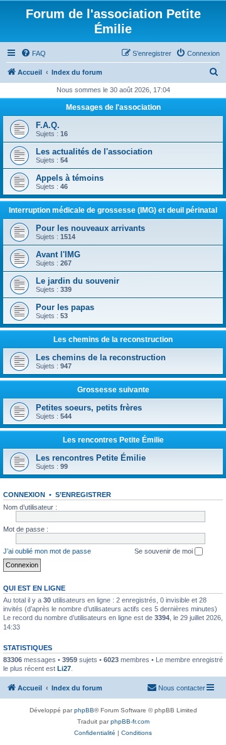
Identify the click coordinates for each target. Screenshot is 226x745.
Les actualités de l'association (94, 151)
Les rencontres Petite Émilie (113, 440)
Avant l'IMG (58, 254)
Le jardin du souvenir (77, 281)
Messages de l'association (113, 107)
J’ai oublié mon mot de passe (47, 551)
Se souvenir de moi (164, 551)
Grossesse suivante (113, 389)
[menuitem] (33, 53)
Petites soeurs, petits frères (89, 407)
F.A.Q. (48, 125)
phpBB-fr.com (129, 721)
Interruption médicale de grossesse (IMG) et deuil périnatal (113, 210)
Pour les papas (65, 307)
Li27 (64, 668)
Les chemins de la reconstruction (113, 339)
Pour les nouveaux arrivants (90, 228)
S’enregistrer (83, 494)
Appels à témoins (70, 178)
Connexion (24, 494)
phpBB (84, 710)
